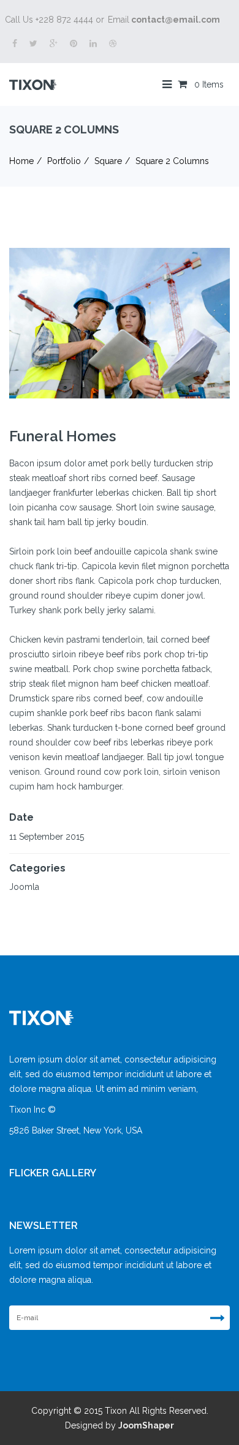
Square (108, 161)
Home (21, 161)
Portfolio (64, 161)
